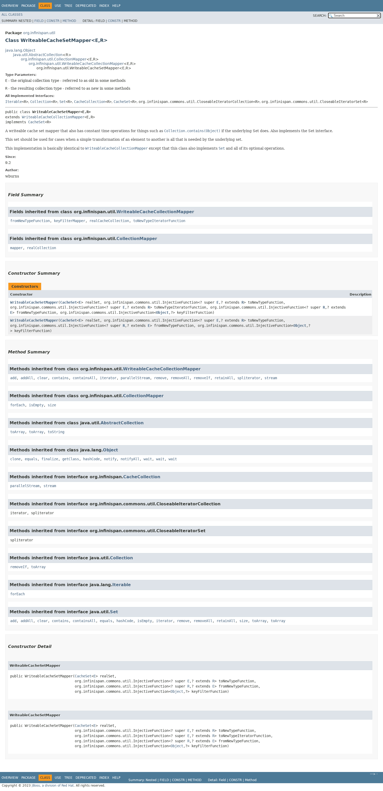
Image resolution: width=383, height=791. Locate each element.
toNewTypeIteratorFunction (159, 221)
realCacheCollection (109, 221)
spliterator (248, 378)
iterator (108, 378)
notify (110, 459)
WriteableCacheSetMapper (34, 302)
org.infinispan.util (39, 33)
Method (69, 21)
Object (162, 312)
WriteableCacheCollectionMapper (53, 117)
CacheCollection (89, 102)
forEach (17, 405)
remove (160, 378)
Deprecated (86, 6)
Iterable (13, 102)
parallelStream (135, 378)
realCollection (41, 248)
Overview (10, 6)
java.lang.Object (20, 50)
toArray (17, 432)
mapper (16, 248)
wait (148, 459)
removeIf (202, 378)
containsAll (84, 378)
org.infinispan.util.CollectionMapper (54, 59)
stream (270, 378)
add (13, 378)
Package (28, 6)
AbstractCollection (122, 422)
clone (15, 459)
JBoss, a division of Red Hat (53, 785)
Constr (53, 21)
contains (60, 378)
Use (58, 6)
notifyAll (130, 459)
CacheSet (122, 102)
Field (39, 21)
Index (104, 6)
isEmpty (36, 405)
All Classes (12, 14)
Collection (40, 102)
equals (31, 459)
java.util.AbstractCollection (38, 55)
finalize (49, 459)
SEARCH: (319, 15)
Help (116, 6)
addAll (27, 378)
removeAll (180, 378)
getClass (70, 459)
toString (56, 432)
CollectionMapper (136, 238)
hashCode (91, 459)
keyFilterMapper (69, 221)
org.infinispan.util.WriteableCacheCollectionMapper (76, 64)
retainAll (223, 378)
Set (62, 102)
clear (42, 378)
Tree (68, 6)
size (52, 405)
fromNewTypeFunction (30, 221)
